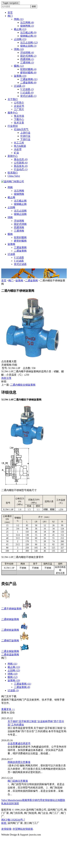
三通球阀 (27, 62)
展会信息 (21, 159)
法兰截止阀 (28, 32)
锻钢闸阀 (27, 25)
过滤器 (19, 86)
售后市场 (19, 116)
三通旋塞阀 (28, 79)
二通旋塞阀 (28, 82)
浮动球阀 (27, 52)
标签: (4, 823)
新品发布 (21, 166)
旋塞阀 (20, 76)
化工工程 (19, 142)
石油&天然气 (21, 129)
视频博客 (27, 800)
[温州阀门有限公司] (12, 181)
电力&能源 (20, 146)
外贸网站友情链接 (23, 829)
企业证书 (19, 106)
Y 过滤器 (27, 89)
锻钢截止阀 (28, 35)
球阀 (19, 49)
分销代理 (37, 800)
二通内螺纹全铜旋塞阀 (22, 384)
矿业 (16, 152)
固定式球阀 (28, 56)
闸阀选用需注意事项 (19, 762)
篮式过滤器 (28, 96)
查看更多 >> (8, 709)
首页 (3, 280)
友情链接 (47, 800)
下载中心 (19, 119)
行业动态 (21, 169)
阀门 (10, 280)
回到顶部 (14, 803)
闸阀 (18, 19)
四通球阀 (27, 59)
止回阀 (20, 39)
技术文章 (19, 122)
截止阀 (20, 29)
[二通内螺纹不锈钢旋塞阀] (33, 358)
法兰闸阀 (27, 22)
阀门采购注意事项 (18, 781)
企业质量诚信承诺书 (19, 743)
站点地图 (57, 800)
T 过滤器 (27, 92)
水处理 (18, 149)
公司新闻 (21, 162)
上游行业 (25, 132)
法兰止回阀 (29, 42)
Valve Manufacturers (11, 800)
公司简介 (19, 102)
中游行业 (25, 136)
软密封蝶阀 (28, 69)
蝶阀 (19, 66)
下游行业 (25, 139)
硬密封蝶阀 (28, 72)
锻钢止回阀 (28, 46)
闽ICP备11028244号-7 (13, 819)
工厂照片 (19, 109)
